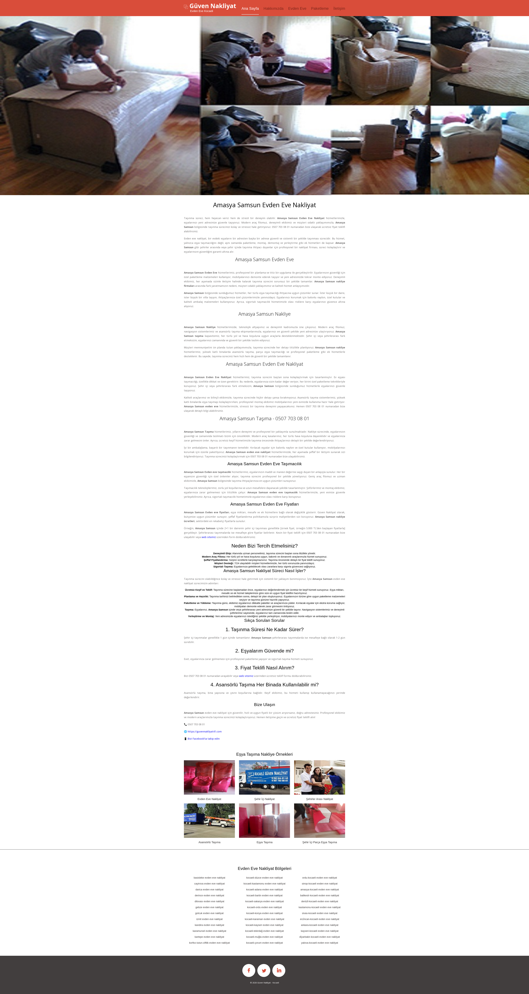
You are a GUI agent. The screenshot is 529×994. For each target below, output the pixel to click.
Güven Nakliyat (212, 6)
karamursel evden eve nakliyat (209, 931)
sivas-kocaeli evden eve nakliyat (319, 913)
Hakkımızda (274, 8)
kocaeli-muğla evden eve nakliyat (264, 937)
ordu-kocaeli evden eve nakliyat (319, 877)
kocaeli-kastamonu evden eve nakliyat (264, 883)
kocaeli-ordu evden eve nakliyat (264, 907)
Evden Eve (297, 8)
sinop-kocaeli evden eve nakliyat (320, 883)
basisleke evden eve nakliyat (209, 877)
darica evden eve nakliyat (209, 889)
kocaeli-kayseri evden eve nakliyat (264, 925)
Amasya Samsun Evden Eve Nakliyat (264, 364)
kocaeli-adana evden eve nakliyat (264, 889)
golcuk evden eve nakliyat (209, 913)
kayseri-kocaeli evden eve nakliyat (319, 931)
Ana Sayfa (250, 8)
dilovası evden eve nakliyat (209, 901)
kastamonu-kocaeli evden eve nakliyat (320, 907)
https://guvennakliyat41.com (205, 731)
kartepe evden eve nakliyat (209, 937)
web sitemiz (209, 537)
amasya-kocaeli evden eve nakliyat (319, 889)
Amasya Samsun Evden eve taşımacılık (264, 464)
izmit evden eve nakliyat (209, 919)
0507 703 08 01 (281, 227)
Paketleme (320, 8)
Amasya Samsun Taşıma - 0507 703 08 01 (264, 418)
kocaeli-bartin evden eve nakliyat (265, 895)
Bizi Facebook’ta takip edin (204, 738)
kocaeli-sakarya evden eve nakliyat (264, 901)
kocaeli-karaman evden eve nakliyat (264, 919)
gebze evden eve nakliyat (209, 907)
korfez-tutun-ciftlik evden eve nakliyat (209, 942)
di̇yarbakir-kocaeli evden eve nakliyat (319, 937)
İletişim (339, 8)
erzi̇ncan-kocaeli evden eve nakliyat (319, 919)
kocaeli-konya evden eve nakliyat (264, 913)
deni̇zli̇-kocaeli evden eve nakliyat (319, 901)
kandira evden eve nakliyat (209, 925)
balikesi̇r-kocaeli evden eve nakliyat (319, 895)
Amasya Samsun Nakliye (264, 314)
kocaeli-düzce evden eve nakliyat (264, 877)
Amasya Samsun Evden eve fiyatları (264, 504)
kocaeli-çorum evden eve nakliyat (264, 942)
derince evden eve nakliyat (209, 895)
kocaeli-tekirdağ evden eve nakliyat (264, 931)
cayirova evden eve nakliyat (209, 883)
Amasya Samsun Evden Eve (264, 259)
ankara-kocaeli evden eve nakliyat (319, 925)
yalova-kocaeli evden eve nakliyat (319, 942)
